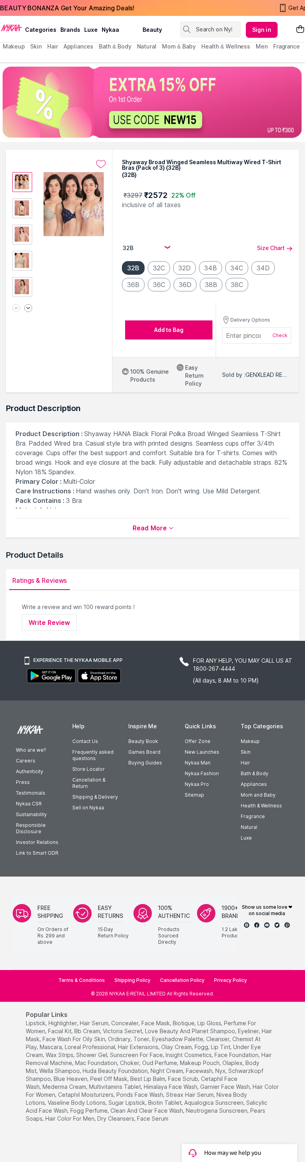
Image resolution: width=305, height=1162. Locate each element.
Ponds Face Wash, (140, 1094)
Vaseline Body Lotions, (77, 1102)
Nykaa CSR (29, 804)
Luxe (246, 838)
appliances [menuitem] (78, 46)
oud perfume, (160, 1062)
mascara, (51, 1047)
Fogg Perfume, (89, 1110)
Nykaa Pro (197, 784)
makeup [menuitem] (14, 46)
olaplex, (233, 1062)
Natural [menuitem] (146, 46)
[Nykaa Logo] (11, 27)
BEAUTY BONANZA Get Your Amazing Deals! (67, 8)
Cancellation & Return (88, 783)
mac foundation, (96, 1062)
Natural (249, 827)
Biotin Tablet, (165, 1102)
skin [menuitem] (36, 46)
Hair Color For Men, (70, 1118)
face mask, (156, 1023)
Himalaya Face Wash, (171, 1086)
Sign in (261, 29)
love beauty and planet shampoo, (190, 1031)
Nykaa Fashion (202, 773)
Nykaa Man (197, 763)
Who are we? (31, 750)
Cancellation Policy (182, 980)
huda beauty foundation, (116, 1070)
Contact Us (85, 741)
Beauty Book (143, 741)
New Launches (202, 752)
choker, (130, 1062)
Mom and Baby (258, 795)
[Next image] (28, 308)
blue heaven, (71, 1078)
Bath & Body (254, 773)
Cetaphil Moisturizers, (86, 1094)
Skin (246, 752)
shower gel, (92, 1054)
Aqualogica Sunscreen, (214, 1102)
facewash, (200, 1070)
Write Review (49, 623)
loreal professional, (90, 1047)
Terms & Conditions (81, 980)
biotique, (184, 1023)
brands (70, 29)
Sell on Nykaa (88, 808)
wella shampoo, (60, 1070)
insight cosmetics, (189, 1054)
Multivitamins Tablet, (115, 1086)
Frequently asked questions (93, 755)
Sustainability (31, 814)
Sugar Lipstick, (127, 1102)
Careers (25, 761)
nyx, (221, 1070)
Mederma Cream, (64, 1086)
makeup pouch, (200, 1062)
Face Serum (152, 1118)
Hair (245, 763)
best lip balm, (148, 1078)
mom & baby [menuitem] (179, 46)
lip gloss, (209, 1023)
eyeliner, (249, 1031)
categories (40, 29)
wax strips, (60, 1054)
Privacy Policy (230, 980)
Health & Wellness (261, 806)
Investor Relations (37, 842)
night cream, (167, 1070)
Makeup (250, 741)
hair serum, (95, 1023)
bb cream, (87, 1031)
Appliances (254, 784)
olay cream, (177, 1047)
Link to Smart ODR (37, 853)
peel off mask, (109, 1078)
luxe (91, 29)
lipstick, (36, 1023)
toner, (142, 1039)
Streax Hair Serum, (190, 1094)
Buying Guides (145, 763)
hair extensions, (139, 1047)
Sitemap (194, 795)
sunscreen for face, (137, 1054)
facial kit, (60, 1031)
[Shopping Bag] (300, 29)
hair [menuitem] (52, 46)
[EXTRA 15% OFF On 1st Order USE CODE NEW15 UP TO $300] (152, 102)
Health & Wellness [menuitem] (225, 46)
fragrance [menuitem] (286, 46)
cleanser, (218, 1039)
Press (23, 782)
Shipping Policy (132, 980)
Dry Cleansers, (116, 1118)
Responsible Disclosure (31, 828)
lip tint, (221, 1047)
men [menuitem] (262, 46)
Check (280, 335)
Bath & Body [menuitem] (115, 46)
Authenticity (29, 771)
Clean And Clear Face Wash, (147, 1110)
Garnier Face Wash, (225, 1086)
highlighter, (63, 1023)
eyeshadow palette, (178, 1039)
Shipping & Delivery (95, 797)
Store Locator (88, 769)
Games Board (144, 752)
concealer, (125, 1023)
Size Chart (271, 247)
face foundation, (237, 1054)
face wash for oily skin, (74, 1039)
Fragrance (253, 816)
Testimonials (30, 793)
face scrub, (183, 1078)
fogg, (202, 1047)
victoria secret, (123, 1031)
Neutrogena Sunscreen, (217, 1110)
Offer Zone (197, 741)
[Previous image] (16, 308)
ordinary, (120, 1039)
